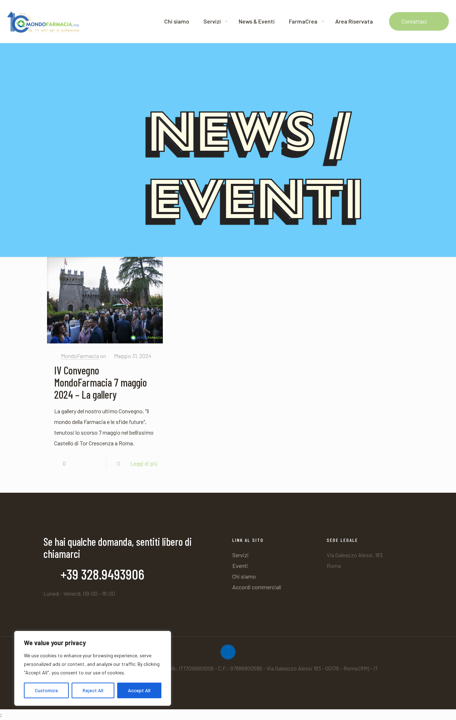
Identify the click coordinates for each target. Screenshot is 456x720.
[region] (92, 668)
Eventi (240, 565)
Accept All (139, 690)
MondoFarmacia (80, 355)
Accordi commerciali (256, 587)
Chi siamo (244, 576)
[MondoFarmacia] (43, 21)
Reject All (93, 690)
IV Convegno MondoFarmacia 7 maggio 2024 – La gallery (100, 382)
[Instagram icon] (224, 682)
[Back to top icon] (228, 651)
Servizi (240, 554)
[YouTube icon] (231, 682)
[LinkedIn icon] (239, 682)
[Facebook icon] (216, 682)
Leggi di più (143, 463)
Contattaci (414, 21)
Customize (46, 690)
